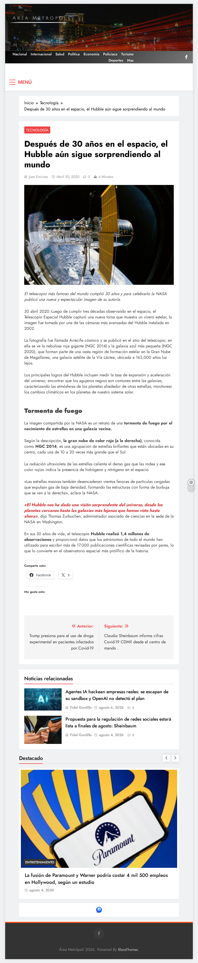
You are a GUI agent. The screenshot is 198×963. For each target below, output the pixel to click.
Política (74, 54)
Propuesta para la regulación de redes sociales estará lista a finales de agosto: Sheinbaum (118, 722)
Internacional (41, 54)
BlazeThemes (128, 949)
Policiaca (110, 54)
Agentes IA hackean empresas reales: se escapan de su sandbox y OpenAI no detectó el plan (116, 695)
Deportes (116, 60)
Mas (130, 60)
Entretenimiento (39, 862)
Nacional (20, 54)
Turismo (127, 54)
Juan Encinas (38, 176)
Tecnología (37, 130)
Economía (91, 54)
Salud (59, 54)
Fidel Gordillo (81, 707)
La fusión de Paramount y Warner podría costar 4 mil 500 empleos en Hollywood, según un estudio (96, 879)
